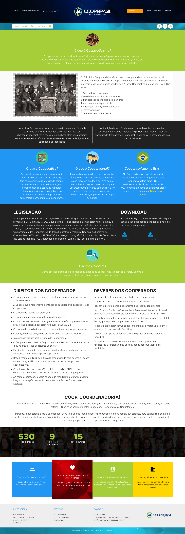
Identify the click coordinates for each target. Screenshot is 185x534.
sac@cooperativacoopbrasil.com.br (109, 520)
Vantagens (58, 520)
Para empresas (60, 514)
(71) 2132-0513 (99, 514)
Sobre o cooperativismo (31, 11)
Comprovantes (24, 26)
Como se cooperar (154, 11)
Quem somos (18, 514)
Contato (168, 11)
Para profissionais (61, 517)
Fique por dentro (50, 11)
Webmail (44, 26)
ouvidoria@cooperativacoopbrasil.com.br (112, 517)
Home (16, 11)
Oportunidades (135, 11)
